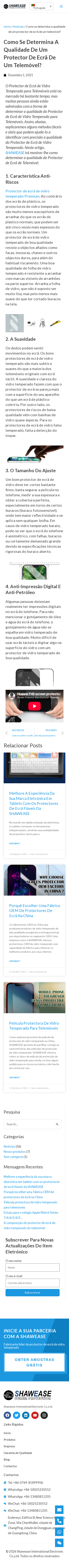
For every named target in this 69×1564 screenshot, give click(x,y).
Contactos (10, 1466)
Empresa (9, 1446)
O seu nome (14, 1260)
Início (7, 26)
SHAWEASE (15, 152)
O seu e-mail (14, 1276)
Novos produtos (15, 1151)
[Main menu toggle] (61, 6)
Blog (7, 1459)
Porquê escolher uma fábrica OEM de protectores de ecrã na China (34, 910)
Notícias (9, 1146)
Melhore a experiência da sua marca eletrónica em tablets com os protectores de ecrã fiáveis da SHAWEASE (32, 1182)
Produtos (9, 1439)
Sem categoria (13, 1156)
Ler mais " (14, 843)
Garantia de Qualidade (18, 1452)
